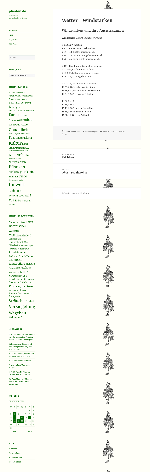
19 (18, 421)
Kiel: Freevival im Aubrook (20, 360)
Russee (12, 290)
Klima (28, 138)
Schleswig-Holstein (21, 171)
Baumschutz (22, 99)
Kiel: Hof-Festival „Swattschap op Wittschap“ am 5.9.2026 (21, 355)
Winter (12, 204)
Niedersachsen (15, 158)
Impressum (13, 39)
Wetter (122, 131)
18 (14, 421)
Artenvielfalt (15, 95)
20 (22, 421)
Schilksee (21, 290)
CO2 (29, 102)
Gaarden (12, 120)
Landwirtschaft (16, 147)
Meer (26, 148)
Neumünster (14, 279)
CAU (12, 235)
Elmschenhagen (26, 245)
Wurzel (65, 134)
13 (22, 417)
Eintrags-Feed (14, 453)
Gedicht (12, 125)
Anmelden (13, 448)
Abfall (11, 92)
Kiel (12, 137)
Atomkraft (27, 95)
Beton (29, 222)
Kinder (20, 137)
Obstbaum (14, 282)
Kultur (15, 143)
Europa (15, 114)
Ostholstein (25, 282)
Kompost (12, 268)
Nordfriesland (27, 278)
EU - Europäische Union (21, 110)
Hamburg (13, 133)
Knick (32, 263)
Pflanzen (17, 166)
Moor (24, 272)
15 (30, 417)
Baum (12, 99)
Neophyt (23, 276)
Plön (12, 286)
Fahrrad (12, 249)
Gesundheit (19, 129)
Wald (27, 195)
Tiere (23, 176)
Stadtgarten (15, 296)
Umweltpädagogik (16, 180)
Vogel (21, 195)
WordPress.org (15, 462)
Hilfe (11, 35)
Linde (19, 267)
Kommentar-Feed (16, 457)
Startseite (13, 30)
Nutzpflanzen (17, 162)
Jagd (20, 260)
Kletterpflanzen (19, 263)
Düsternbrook (16, 241)
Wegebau (17, 312)
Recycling (21, 286)
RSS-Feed (12, 44)
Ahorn (12, 222)
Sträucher (17, 300)
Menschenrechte (16, 151)
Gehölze (21, 124)
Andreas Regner (91, 131)
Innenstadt (27, 133)
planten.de (17, 11)
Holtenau (14, 259)
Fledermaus (22, 248)
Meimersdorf (14, 272)
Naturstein (14, 275)
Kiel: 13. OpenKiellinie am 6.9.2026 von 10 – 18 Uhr (19, 373)
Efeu (26, 242)
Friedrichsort (17, 252)
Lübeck (26, 267)
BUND (24, 102)
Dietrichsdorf (23, 235)
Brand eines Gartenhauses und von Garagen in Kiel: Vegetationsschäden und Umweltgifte (22, 337)
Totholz (31, 301)
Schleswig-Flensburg (17, 293)
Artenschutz (19, 92)
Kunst (25, 143)
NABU (25, 150)
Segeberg (29, 293)
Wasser (15, 200)
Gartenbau (25, 119)
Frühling (24, 115)
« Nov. (14, 431)
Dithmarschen (15, 239)
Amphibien (20, 222)
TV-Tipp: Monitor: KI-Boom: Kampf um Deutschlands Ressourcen (20, 382)
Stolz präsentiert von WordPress (75, 193)
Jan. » (30, 431)
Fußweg (13, 256)
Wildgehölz (26, 201)
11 (14, 417)
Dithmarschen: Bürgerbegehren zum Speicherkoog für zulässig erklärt (21, 346)
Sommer (13, 176)
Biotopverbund (14, 103)
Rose (30, 286)
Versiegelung (22, 306)
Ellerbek (13, 245)
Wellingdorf (15, 317)
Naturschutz (19, 154)
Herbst (20, 133)
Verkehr (13, 195)
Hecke (29, 256)
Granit (22, 256)
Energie (14, 107)
